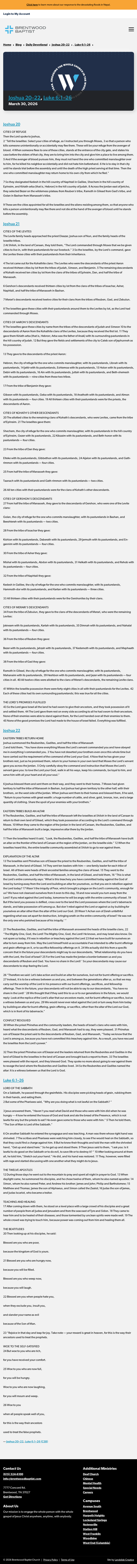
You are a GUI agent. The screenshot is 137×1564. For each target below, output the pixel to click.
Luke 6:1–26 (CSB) (36, 1441)
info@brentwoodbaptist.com (22, 1479)
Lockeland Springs (95, 1520)
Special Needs (92, 1488)
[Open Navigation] (131, 29)
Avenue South (92, 1506)
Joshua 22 (11, 730)
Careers (88, 1492)
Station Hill (90, 1529)
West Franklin (92, 1534)
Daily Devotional (36, 44)
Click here (32, 4)
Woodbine (90, 1538)
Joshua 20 (11, 124)
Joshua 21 (11, 223)
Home (7, 44)
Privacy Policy (50, 1560)
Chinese (88, 1479)
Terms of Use (67, 1560)
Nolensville (90, 1524)
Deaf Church (91, 1474)
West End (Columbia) (96, 1543)
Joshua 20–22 (61, 44)
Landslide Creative (124, 1560)
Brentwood (90, 1511)
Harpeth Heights (94, 1515)
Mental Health (92, 1483)
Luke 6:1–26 (82, 44)
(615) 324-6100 (13, 1474)
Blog (19, 44)
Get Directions (12, 1497)
